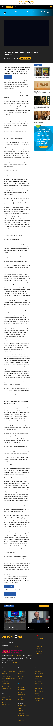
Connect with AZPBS (38, 669)
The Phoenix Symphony (6, 699)
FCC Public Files (40, 638)
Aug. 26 (37, 91)
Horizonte (20, 673)
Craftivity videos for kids (22, 694)
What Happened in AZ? (6, 676)
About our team (21, 720)
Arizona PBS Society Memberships (41, 691)
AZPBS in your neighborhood (23, 708)
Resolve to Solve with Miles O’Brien (8, 671)
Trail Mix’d (4, 675)
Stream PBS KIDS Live (22, 687)
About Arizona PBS (38, 671)
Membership (37, 693)
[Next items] (49, 617)
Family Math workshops (22, 699)
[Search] (16, 7)
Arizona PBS (12, 657)
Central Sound (4, 697)
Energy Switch (4, 680)
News (19, 667)
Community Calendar (38, 676)
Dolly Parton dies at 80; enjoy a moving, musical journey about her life (41, 107)
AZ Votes (20, 675)
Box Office (36, 678)
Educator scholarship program (23, 715)
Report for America (21, 718)
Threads (39, 656)
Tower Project (37, 700)
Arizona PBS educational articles (24, 712)
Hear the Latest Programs (7, 696)
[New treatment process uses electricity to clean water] (39, 611)
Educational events (21, 707)
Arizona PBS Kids (21, 686)
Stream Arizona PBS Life (6, 688)
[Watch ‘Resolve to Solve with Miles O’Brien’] (42, 81)
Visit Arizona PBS (38, 685)
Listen (3, 693)
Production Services (38, 680)
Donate (39, 636)
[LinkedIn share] (15, 58)
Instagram (39, 651)
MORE (44, 605)
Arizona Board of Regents (15, 662)
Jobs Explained (4, 681)
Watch (3, 667)
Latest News (20, 669)
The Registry (20, 710)
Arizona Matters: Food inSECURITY (8, 678)
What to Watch (5, 669)
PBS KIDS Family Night (22, 689)
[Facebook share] (13, 58)
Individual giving (37, 695)
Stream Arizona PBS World (7, 690)
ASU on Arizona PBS (5, 686)
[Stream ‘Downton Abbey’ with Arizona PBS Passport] (42, 111)
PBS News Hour (21, 680)
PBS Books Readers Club (39, 681)
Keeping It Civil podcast (6, 704)
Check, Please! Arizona (6, 673)
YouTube (40, 653)
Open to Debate (21, 676)
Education (20, 703)
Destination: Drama (5, 683)
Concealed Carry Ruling (9, 597)
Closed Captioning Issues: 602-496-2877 (42, 643)
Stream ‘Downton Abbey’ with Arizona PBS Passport (41, 122)
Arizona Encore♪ (5, 701)
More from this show (25, 58)
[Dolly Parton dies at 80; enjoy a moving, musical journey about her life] (42, 96)
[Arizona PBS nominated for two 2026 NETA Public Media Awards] (42, 68)
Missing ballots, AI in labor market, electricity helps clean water (13, 628)
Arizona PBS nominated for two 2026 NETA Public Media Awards (41, 78)
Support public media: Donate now (41, 690)
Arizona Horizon (21, 671)
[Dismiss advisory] (47, 12)
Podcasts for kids (21, 696)
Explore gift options (38, 688)
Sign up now (43, 146)
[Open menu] (50, 7)
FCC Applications (40, 640)
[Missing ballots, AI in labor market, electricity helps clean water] (15, 611)
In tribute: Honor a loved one (40, 698)
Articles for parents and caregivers (24, 697)
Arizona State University (17, 655)
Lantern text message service (23, 692)
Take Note (4, 702)
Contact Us (37, 686)
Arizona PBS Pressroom (39, 675)
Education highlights (22, 705)
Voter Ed (20, 678)
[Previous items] (4, 617)
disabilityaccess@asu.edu (20, 646)
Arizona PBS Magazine (39, 673)
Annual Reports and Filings (39, 683)
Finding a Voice (5, 706)
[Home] (26, 2)
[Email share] (18, 58)
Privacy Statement (40, 646)
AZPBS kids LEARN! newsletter (23, 691)
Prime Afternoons (5, 685)
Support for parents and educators (24, 717)
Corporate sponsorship (39, 696)
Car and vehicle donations (39, 701)
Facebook (39, 648)
